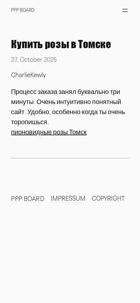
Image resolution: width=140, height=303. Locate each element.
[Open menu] (125, 10)
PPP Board (23, 10)
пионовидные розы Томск (49, 132)
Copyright (108, 199)
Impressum (68, 199)
